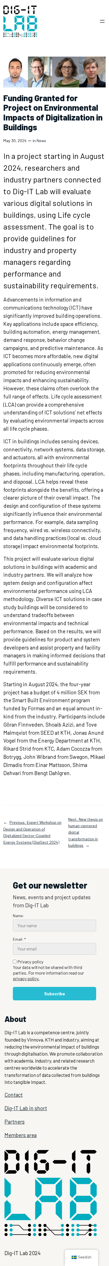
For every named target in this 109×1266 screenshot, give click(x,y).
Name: (18, 915)
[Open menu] (102, 21)
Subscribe (54, 993)
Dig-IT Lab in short (25, 1108)
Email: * (19, 939)
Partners (14, 1121)
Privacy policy (48, 970)
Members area (20, 1135)
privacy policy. (26, 978)
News (41, 140)
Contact (13, 1094)
